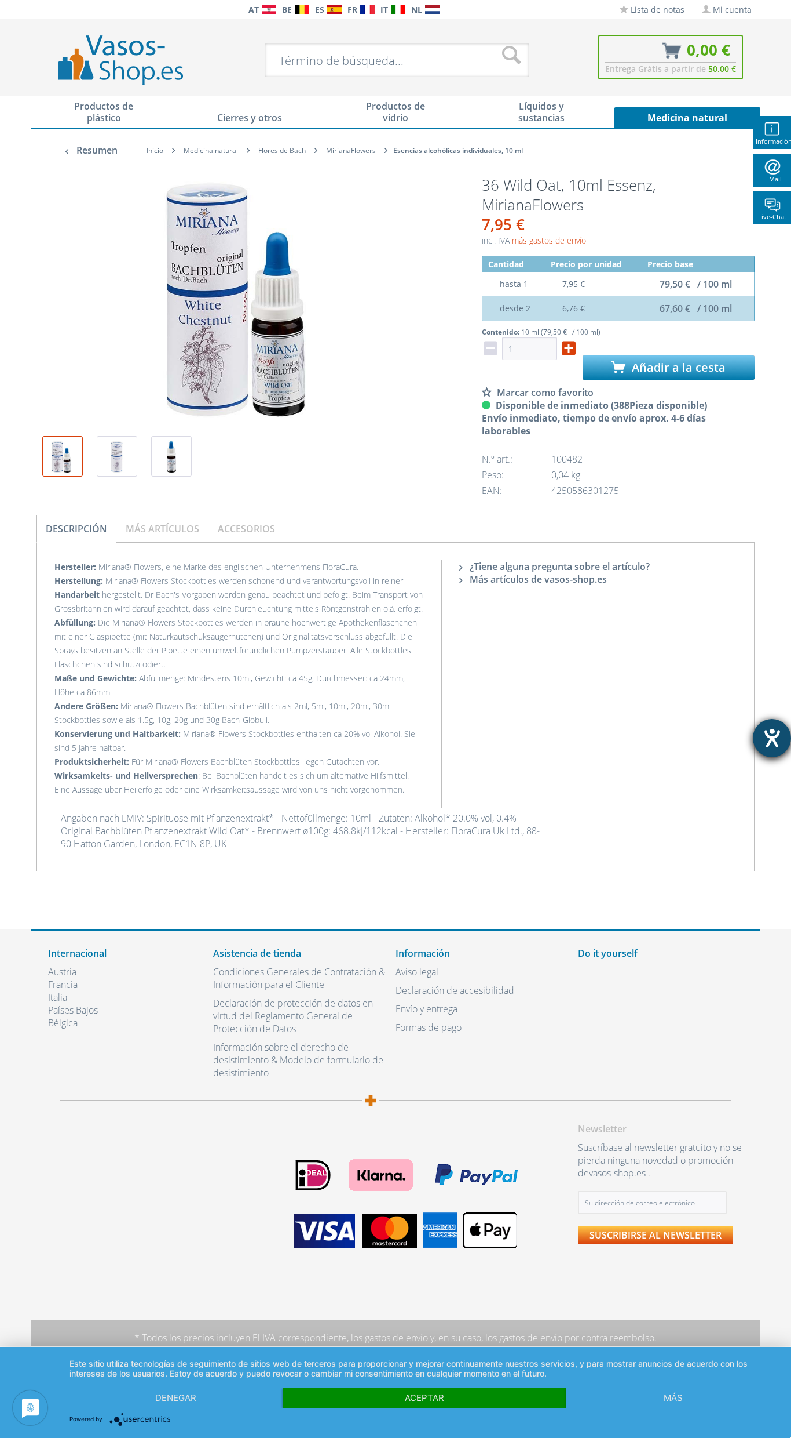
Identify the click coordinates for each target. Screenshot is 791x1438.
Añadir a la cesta (677, 367)
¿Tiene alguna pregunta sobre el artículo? (558, 566)
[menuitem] (54, 9)
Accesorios (246, 528)
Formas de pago (428, 1027)
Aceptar (424, 1397)
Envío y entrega (426, 1009)
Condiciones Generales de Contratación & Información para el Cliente (299, 978)
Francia (63, 984)
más (673, 1397)
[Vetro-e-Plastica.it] (398, 9)
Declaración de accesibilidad (454, 990)
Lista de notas (656, 9)
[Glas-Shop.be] (302, 9)
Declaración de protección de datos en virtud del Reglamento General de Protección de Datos (293, 1016)
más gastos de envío (549, 240)
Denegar (175, 1397)
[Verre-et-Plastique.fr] (367, 9)
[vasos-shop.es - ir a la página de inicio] (130, 60)
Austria (62, 971)
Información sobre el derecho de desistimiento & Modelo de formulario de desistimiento (298, 1060)
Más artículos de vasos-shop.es (537, 579)
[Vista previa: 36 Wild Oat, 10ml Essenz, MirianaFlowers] (62, 456)
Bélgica (63, 1022)
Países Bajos (73, 1010)
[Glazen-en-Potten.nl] (432, 9)
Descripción (76, 528)
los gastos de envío (389, 1337)
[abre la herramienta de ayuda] (772, 738)
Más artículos (162, 528)
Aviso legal (416, 971)
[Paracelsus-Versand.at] (269, 9)
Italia (57, 997)
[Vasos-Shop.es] (334, 9)
